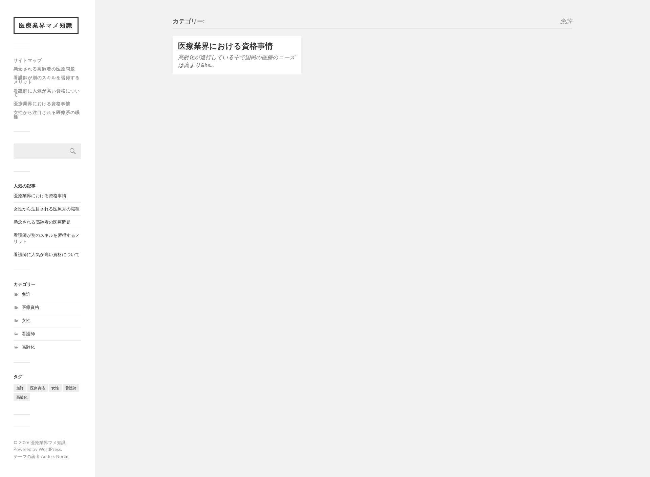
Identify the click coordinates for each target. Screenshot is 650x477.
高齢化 (28, 346)
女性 (26, 320)
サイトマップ (28, 60)
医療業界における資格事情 (42, 103)
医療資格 (30, 307)
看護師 (28, 333)
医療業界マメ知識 (46, 25)
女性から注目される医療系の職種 (47, 114)
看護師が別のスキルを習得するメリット (47, 80)
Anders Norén (54, 456)
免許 (26, 294)
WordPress (50, 449)
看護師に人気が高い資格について (47, 93)
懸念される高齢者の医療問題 (44, 68)
